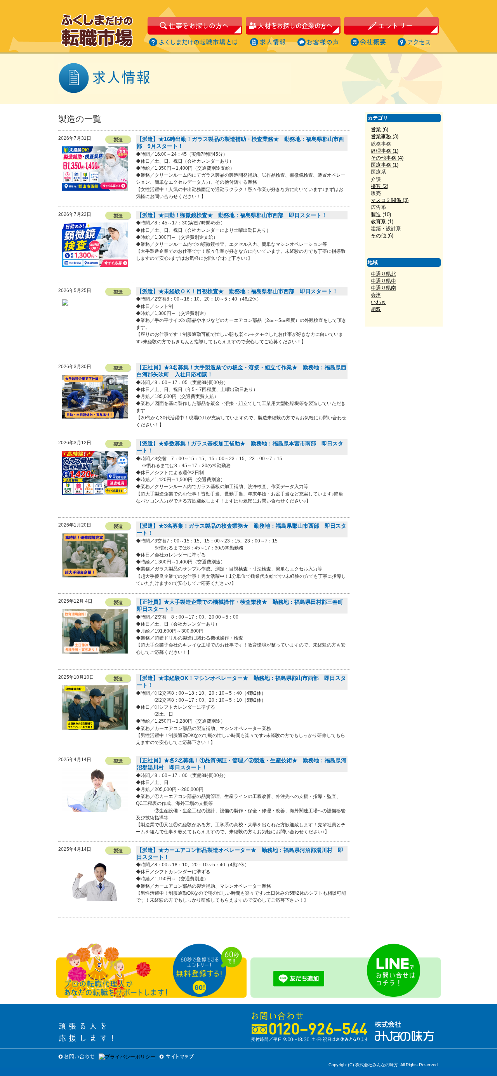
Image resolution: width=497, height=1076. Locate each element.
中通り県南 (383, 288)
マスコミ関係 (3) (389, 200)
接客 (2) (379, 186)
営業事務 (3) (384, 136)
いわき (378, 302)
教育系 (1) (382, 221)
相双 (376, 309)
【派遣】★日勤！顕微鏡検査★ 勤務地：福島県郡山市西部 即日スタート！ (232, 215)
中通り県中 (383, 281)
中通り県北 (383, 274)
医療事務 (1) (384, 165)
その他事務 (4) (387, 158)
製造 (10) (381, 214)
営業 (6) (379, 129)
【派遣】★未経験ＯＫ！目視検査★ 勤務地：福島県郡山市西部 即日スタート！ (237, 291)
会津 (376, 295)
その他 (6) (382, 235)
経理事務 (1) (384, 151)
